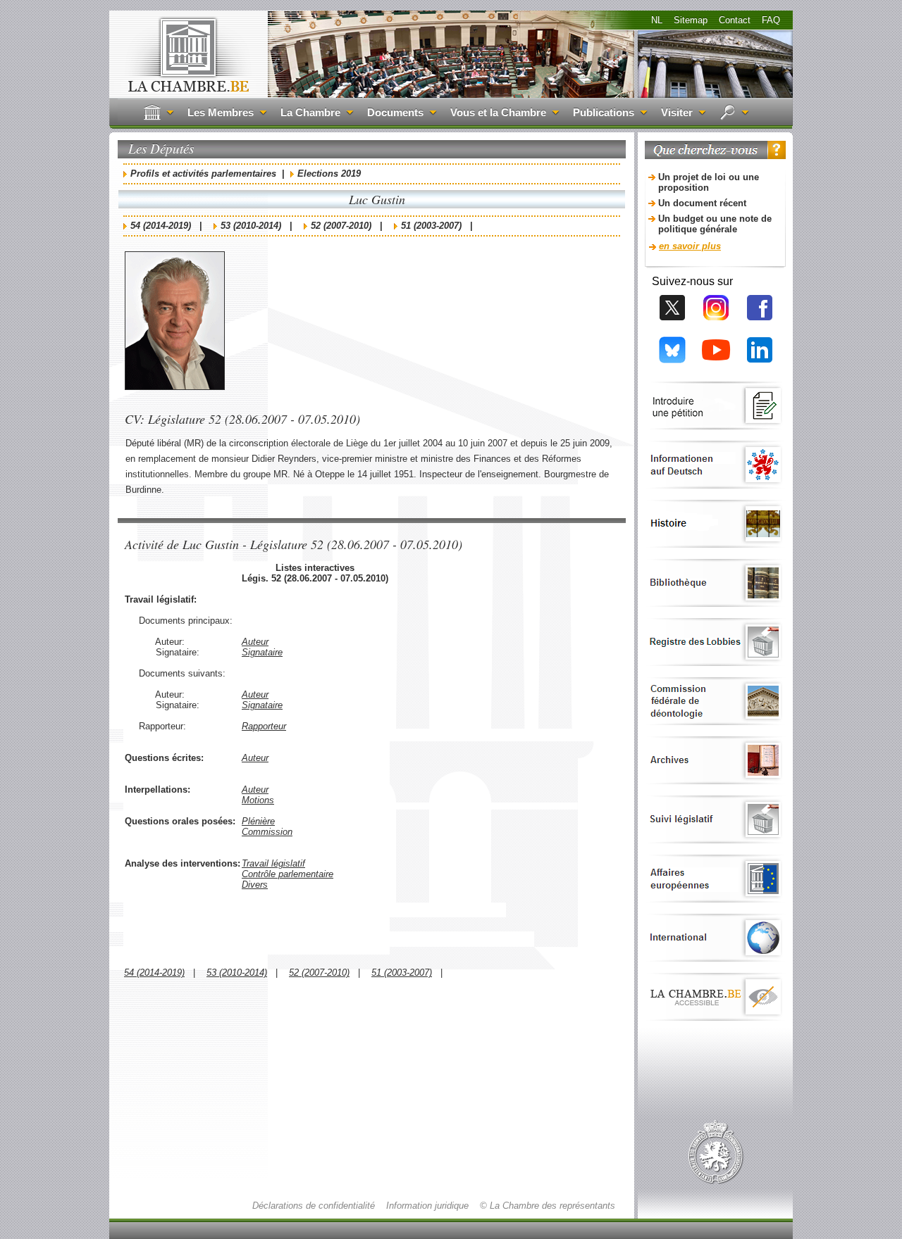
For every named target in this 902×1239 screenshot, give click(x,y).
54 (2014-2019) (160, 225)
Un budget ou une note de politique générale (715, 223)
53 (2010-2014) (251, 225)
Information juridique (427, 1205)
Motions (258, 800)
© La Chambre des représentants (547, 1205)
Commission (267, 831)
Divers (255, 884)
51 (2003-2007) (431, 225)
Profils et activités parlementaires (203, 173)
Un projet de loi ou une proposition (708, 182)
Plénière (258, 821)
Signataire (262, 652)
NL (656, 20)
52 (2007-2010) (341, 225)
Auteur (255, 641)
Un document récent (702, 203)
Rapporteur (264, 726)
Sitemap (691, 20)
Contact (734, 20)
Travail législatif (273, 863)
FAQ (771, 20)
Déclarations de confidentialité (313, 1205)
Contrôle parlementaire (287, 874)
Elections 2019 (329, 173)
